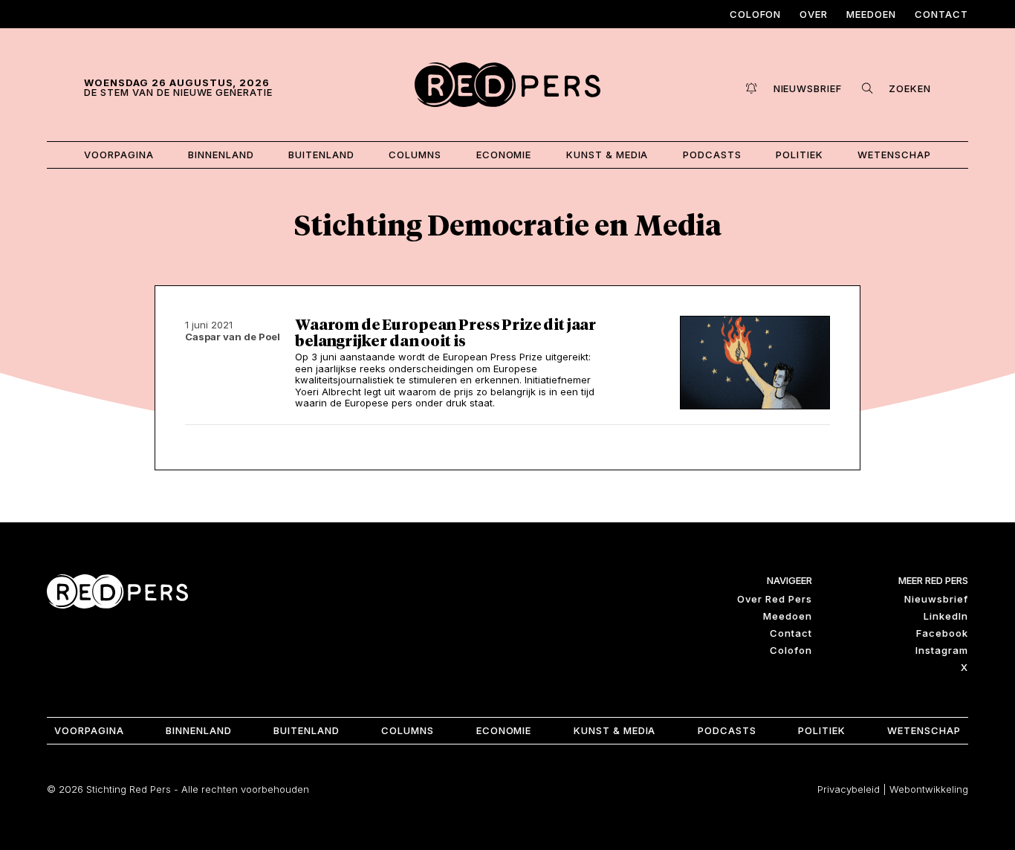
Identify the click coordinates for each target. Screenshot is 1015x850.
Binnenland (221, 154)
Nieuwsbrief (936, 599)
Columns (415, 154)
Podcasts (712, 154)
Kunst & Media (607, 154)
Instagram (941, 650)
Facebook (942, 633)
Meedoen (871, 14)
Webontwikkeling (928, 789)
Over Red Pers (774, 599)
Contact (941, 14)
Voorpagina (119, 154)
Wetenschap (894, 154)
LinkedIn (946, 616)
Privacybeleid (848, 789)
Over (814, 14)
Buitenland (321, 154)
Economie (504, 154)
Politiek (799, 154)
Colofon (756, 14)
